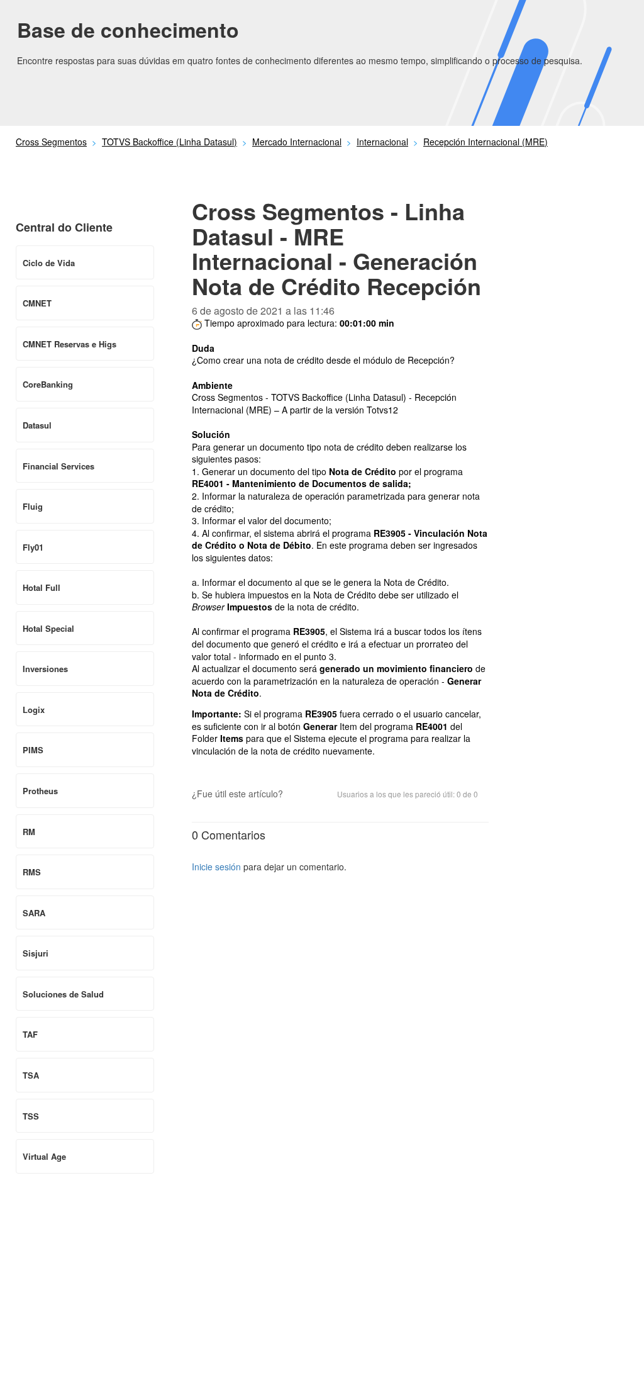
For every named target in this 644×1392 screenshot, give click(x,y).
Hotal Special (48, 628)
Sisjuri (35, 953)
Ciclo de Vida (49, 263)
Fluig (33, 506)
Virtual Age (44, 1156)
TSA (31, 1075)
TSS (31, 1116)
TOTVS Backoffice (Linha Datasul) (169, 141)
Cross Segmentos (51, 141)
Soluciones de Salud (63, 994)
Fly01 (33, 547)
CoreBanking (48, 384)
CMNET (37, 303)
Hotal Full (41, 587)
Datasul (37, 425)
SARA (34, 913)
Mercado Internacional (296, 141)
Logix (34, 710)
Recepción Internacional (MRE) (485, 141)
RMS (32, 872)
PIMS (33, 750)
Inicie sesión (216, 866)
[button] (299, 794)
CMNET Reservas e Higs (69, 344)
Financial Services (58, 466)
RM (29, 832)
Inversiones (45, 669)
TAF (30, 1034)
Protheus (40, 791)
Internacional (382, 141)
